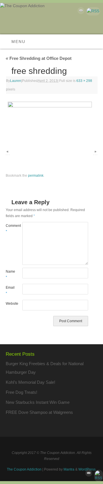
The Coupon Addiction (24, 469)
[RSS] (92, 11)
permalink (35, 176)
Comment (10, 229)
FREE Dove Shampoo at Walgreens (39, 412)
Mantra (69, 469)
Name (10, 274)
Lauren (15, 81)
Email (10, 291)
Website (10, 304)
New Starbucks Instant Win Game (38, 402)
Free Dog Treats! (21, 392)
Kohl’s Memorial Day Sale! (30, 382)
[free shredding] (51, 122)
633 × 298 (84, 81)
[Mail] (80, 11)
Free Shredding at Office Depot (39, 58)
